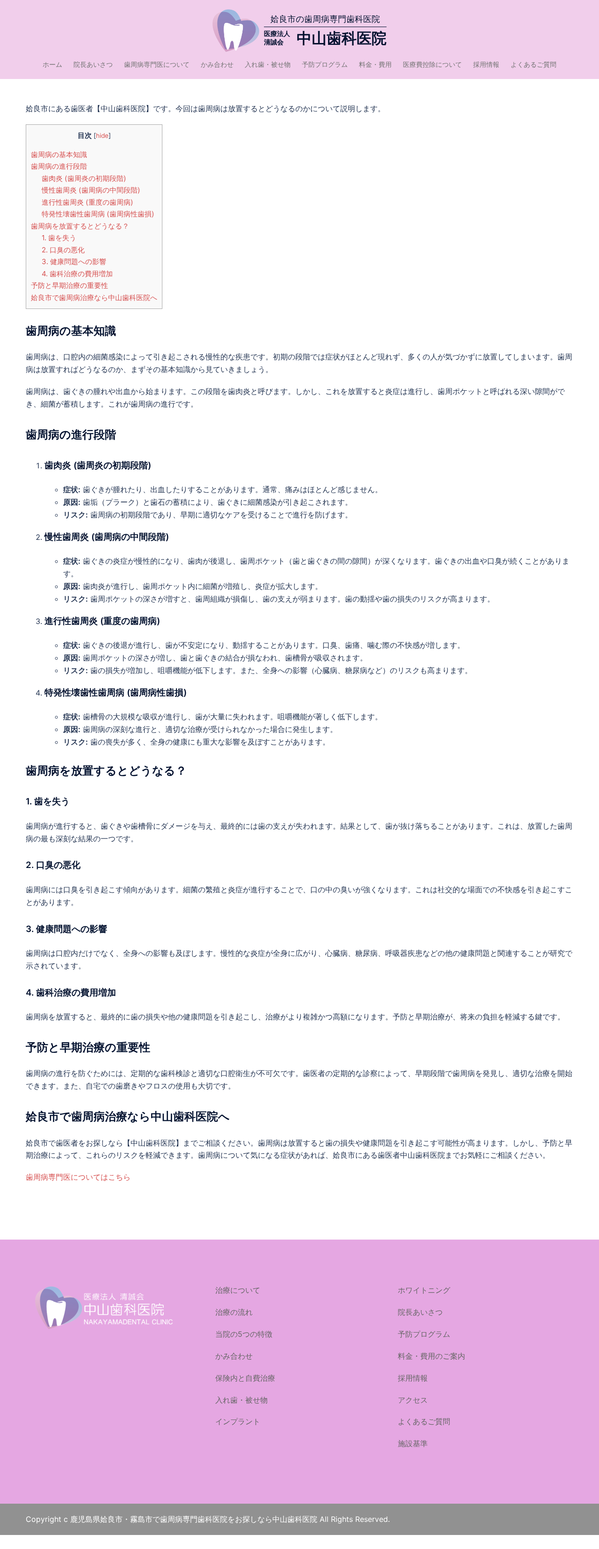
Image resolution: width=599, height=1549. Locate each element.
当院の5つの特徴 (243, 1334)
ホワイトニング (424, 1290)
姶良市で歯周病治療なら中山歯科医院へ (94, 297)
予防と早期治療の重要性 (69, 285)
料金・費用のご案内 (431, 1356)
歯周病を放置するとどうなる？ (80, 226)
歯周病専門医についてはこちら (78, 1177)
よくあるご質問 (533, 64)
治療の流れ (234, 1312)
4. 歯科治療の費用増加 (77, 273)
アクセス (413, 1400)
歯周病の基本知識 (59, 154)
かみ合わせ (217, 64)
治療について (237, 1290)
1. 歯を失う (59, 237)
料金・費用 (375, 64)
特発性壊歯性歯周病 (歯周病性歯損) (98, 213)
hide (102, 135)
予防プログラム (325, 64)
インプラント (237, 1421)
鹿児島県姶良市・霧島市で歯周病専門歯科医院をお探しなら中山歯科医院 (195, 1519)
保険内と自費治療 (245, 1378)
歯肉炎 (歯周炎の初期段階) (84, 178)
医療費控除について (432, 64)
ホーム (52, 64)
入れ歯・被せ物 (268, 64)
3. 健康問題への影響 (74, 261)
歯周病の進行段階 (59, 166)
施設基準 (413, 1443)
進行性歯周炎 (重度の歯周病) (87, 202)
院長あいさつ (93, 64)
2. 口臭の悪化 (63, 249)
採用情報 (486, 64)
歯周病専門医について (157, 64)
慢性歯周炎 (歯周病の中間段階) (91, 190)
